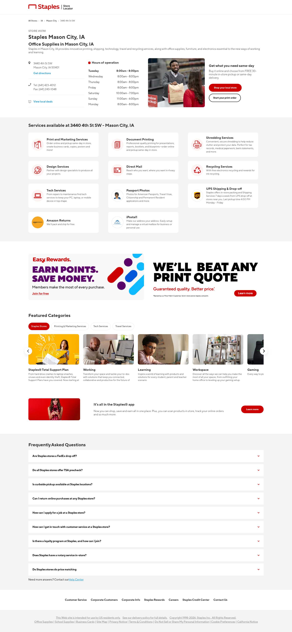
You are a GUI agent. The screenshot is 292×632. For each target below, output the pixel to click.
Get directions (42, 73)
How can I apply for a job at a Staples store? (58, 512)
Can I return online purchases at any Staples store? (63, 498)
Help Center (76, 579)
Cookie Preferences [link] (223, 621)
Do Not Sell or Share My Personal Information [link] (182, 621)
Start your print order (224, 98)
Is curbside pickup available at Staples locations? (62, 484)
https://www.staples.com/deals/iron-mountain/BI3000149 (223, 134)
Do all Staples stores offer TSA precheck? (57, 470)
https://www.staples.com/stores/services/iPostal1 (137, 213)
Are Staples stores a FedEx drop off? (54, 456)
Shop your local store (225, 87)
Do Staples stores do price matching (54, 569)
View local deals (43, 101)
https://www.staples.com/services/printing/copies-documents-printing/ (138, 136)
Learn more (252, 409)
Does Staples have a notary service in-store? (59, 555)
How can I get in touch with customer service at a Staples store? (71, 526)
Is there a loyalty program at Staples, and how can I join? (66, 541)
